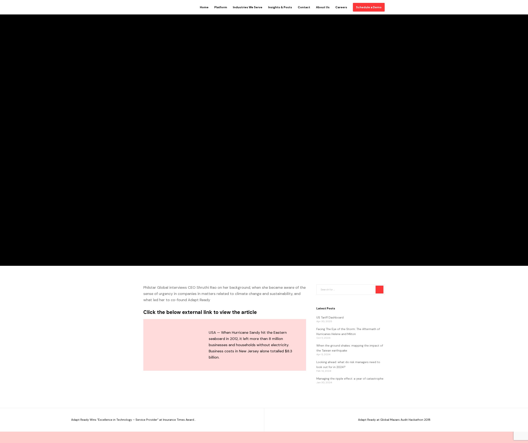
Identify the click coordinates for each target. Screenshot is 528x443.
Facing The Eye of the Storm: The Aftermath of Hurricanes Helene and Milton (348, 331)
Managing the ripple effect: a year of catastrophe (349, 378)
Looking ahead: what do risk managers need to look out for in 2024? (348, 364)
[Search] (379, 289)
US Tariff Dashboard (330, 317)
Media (148, 128)
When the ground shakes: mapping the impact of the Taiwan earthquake (349, 348)
